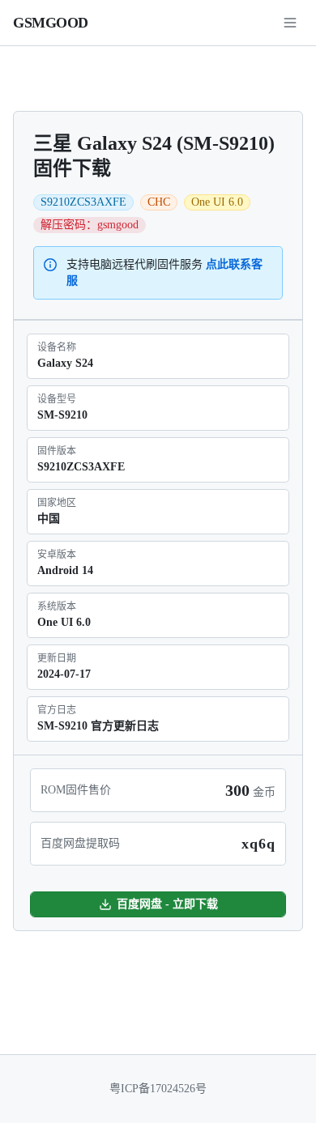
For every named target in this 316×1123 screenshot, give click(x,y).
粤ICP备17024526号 (158, 1089)
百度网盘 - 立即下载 (167, 904)
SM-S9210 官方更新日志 (98, 726)
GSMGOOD (50, 23)
